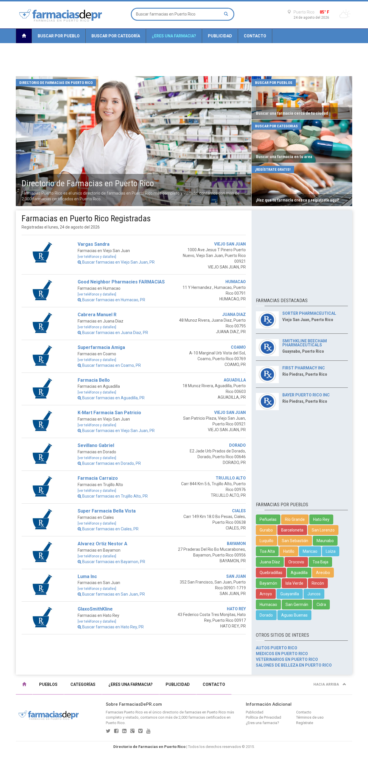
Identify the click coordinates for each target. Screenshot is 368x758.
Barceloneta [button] (292, 530)
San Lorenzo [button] (323, 530)
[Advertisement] (184, 60)
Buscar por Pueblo (59, 36)
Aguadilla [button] (299, 572)
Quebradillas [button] (271, 572)
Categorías (82, 684)
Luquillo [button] (266, 540)
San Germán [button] (296, 604)
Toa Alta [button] (267, 551)
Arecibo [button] (323, 572)
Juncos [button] (314, 594)
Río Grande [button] (295, 519)
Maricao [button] (310, 551)
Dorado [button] (266, 615)
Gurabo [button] (266, 530)
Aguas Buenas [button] (294, 615)
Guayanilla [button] (289, 594)
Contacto (255, 36)
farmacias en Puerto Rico (205, 712)
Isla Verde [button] (294, 583)
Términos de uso (310, 717)
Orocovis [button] (296, 562)
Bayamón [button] (268, 583)
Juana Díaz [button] (270, 562)
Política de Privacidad (263, 717)
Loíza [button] (331, 551)
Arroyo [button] (266, 594)
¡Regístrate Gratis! (273, 169)
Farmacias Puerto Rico (124, 712)
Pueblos (48, 684)
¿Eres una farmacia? (174, 36)
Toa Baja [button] (320, 562)
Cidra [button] (321, 604)
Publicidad (220, 36)
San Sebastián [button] (295, 540)
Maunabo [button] (325, 540)
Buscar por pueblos (273, 82)
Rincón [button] (318, 583)
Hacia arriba (326, 684)
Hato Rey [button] (321, 519)
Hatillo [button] (288, 551)
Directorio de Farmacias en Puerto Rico (56, 82)
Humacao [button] (268, 604)
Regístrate (304, 723)
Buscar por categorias (276, 126)
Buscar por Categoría (115, 36)
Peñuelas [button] (268, 519)
